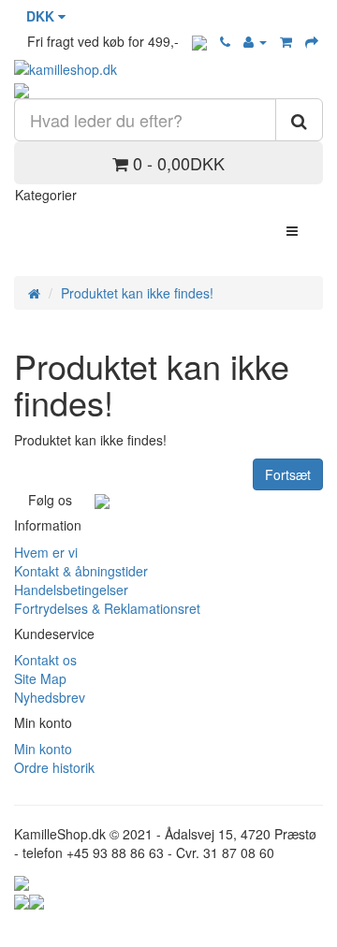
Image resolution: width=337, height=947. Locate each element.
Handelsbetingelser (71, 589)
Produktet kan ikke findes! (137, 293)
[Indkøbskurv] (286, 41)
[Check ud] (311, 41)
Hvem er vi (46, 552)
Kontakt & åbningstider (81, 570)
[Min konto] (255, 41)
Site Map (40, 678)
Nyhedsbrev (49, 697)
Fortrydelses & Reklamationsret (107, 608)
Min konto (43, 748)
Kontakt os (45, 659)
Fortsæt (288, 474)
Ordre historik (54, 767)
